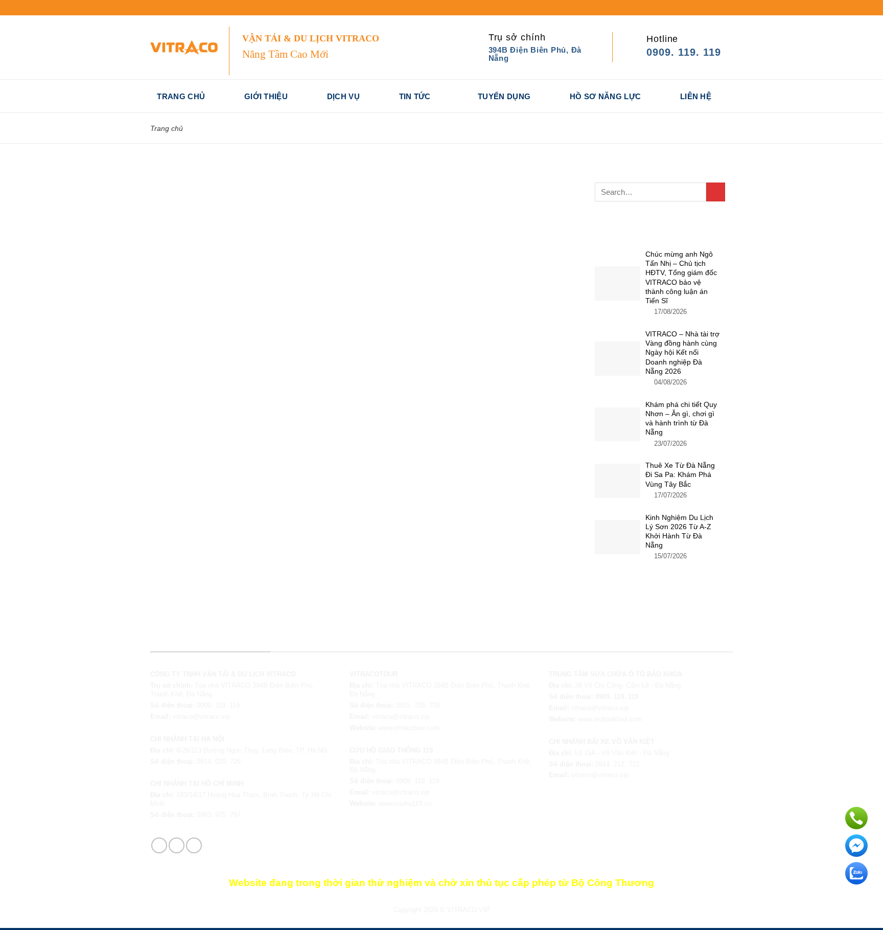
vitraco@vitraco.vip (201, 716)
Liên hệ (695, 96)
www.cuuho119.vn (405, 803)
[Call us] (182, 8)
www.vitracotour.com (409, 728)
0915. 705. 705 (418, 705)
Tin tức (415, 96)
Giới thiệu (266, 96)
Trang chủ (181, 96)
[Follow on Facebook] (154, 8)
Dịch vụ (343, 96)
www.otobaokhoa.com (610, 719)
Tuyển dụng (504, 96)
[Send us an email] (173, 8)
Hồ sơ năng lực (605, 96)
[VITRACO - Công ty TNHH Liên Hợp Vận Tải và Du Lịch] (188, 47)
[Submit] (715, 192)
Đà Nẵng (656, 753)
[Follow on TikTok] (164, 8)
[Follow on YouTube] (192, 8)
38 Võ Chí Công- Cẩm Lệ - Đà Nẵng (628, 685)
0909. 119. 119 (218, 705)
